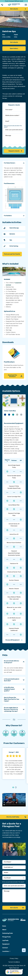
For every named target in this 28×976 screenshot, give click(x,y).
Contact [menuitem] (5, 947)
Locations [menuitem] (5, 951)
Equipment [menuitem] (5, 944)
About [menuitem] (4, 929)
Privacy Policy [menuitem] (14, 958)
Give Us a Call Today (12, 817)
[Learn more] (14, 1)
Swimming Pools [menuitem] (7, 933)
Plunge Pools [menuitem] (6, 937)
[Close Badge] (22, 970)
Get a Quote (14, 9)
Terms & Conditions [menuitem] (14, 962)
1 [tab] (13, 787)
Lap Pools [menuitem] (5, 940)
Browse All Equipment (13, 640)
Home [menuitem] (4, 926)
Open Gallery (14, 48)
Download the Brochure (12, 375)
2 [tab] (16, 787)
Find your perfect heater (12, 254)
